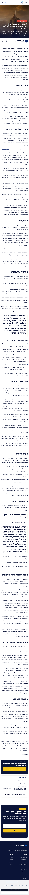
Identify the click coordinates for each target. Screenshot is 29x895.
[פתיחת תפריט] (26, 2)
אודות (12, 857)
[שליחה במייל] (2, 41)
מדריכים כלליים (24, 869)
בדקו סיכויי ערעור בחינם (14, 769)
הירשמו (14, 830)
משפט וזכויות (24, 862)
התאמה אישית (14, 893)
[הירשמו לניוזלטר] (2, 2)
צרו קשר (11, 864)
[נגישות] (5, 2)
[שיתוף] (6, 41)
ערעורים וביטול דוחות (23, 864)
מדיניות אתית (10, 862)
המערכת (11, 859)
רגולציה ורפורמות (23, 857)
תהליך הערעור (5, 149)
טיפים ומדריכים (24, 859)
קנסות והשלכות (24, 871)
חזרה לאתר (24, 878)
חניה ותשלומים (24, 867)
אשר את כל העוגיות (14, 890)
